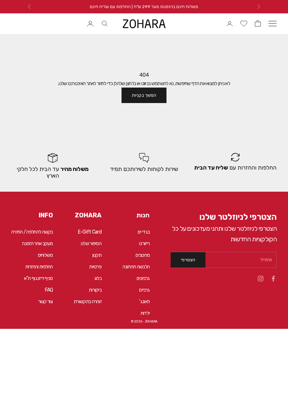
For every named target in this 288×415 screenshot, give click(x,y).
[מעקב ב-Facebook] (273, 278)
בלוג (98, 278)
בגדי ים (144, 232)
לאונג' (144, 302)
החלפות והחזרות (39, 267)
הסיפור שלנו (91, 244)
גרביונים (143, 278)
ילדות (145, 313)
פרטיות (95, 267)
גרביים (144, 290)
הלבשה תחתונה (136, 267)
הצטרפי (188, 259)
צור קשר (45, 302)
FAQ (49, 290)
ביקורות (95, 290)
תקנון (97, 255)
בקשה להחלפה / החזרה (32, 232)
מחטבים (143, 255)
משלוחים (45, 255)
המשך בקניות (144, 95)
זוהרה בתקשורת (88, 302)
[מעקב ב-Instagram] (260, 278)
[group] (235, 166)
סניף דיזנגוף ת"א (38, 278)
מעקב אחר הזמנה (37, 244)
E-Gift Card (90, 232)
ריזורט (144, 244)
